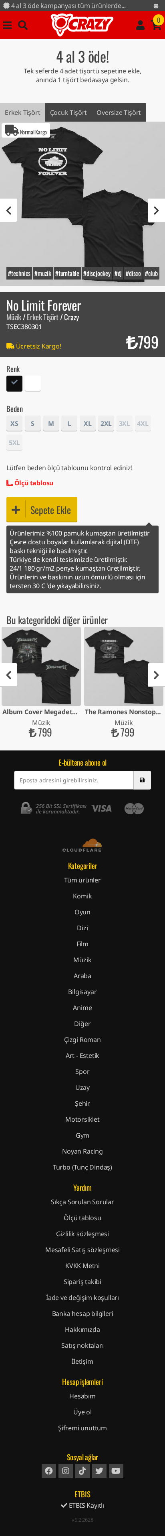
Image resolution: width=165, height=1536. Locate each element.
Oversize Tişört (119, 112)
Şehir (82, 1103)
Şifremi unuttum (82, 1428)
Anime (82, 1007)
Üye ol (82, 1412)
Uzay (82, 1087)
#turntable (67, 273)
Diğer (82, 1023)
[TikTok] (82, 1471)
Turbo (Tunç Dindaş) (82, 1167)
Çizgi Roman (82, 1039)
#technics (19, 273)
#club (151, 273)
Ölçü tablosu (33, 483)
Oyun (82, 912)
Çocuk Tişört (68, 112)
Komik (82, 896)
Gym (82, 1135)
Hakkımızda (82, 1329)
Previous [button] (8, 211)
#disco (133, 273)
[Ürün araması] (23, 25)
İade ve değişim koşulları (82, 1297)
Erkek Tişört (22, 112)
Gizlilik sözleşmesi (82, 1233)
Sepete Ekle (50, 509)
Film (82, 943)
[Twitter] (99, 1471)
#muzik (42, 273)
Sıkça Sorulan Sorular (82, 1201)
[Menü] (7, 25)
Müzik (13, 316)
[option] (82, 204)
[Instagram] (65, 1471)
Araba (82, 975)
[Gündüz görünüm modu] (156, 6)
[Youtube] (116, 1471)
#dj (118, 273)
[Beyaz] (33, 385)
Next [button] (156, 211)
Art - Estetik (82, 1055)
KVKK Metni (82, 1265)
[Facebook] (49, 1471)
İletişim (82, 1361)
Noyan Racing (82, 1151)
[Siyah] (14, 385)
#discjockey (97, 273)
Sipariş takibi (82, 1281)
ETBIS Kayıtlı (85, 1505)
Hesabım (82, 1396)
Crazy (82, 25)
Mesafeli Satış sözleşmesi (82, 1249)
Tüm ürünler (82, 880)
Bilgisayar (82, 991)
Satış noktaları (82, 1345)
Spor (82, 1071)
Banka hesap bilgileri (82, 1313)
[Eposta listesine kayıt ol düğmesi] (142, 780)
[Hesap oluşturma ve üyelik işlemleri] (140, 25)
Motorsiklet (82, 1119)
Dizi (82, 928)
